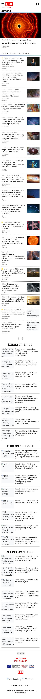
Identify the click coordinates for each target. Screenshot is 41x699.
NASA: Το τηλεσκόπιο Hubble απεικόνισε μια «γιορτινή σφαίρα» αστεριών (13, 312)
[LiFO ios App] (28, 680)
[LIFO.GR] (9, 4)
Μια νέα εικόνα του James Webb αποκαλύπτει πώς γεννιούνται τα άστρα (13, 107)
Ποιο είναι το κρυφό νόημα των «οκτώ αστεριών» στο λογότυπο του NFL (12, 150)
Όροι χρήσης (9, 690)
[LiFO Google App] (13, 679)
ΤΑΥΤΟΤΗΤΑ (20, 659)
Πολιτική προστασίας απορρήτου (25, 690)
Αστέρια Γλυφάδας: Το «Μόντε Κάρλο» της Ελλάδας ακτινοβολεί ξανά (12, 299)
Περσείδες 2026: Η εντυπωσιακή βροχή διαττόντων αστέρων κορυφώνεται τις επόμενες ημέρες (12, 77)
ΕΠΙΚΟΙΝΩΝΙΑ (20, 661)
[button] (2, 4)
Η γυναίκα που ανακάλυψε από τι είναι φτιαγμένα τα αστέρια (10, 286)
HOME (3, 7)
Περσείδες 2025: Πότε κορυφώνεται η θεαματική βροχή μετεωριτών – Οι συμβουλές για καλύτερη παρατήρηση (13, 209)
